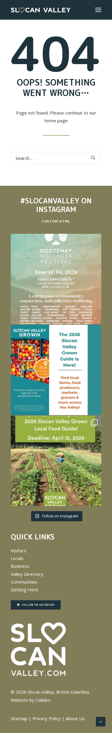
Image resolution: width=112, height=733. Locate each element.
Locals (17, 558)
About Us (75, 718)
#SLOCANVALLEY (49, 201)
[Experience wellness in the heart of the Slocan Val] (56, 279)
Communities (24, 582)
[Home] (38, 649)
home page (56, 120)
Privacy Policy (47, 718)
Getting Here (24, 590)
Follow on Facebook (38, 605)
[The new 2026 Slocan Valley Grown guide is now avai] (56, 370)
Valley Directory (27, 574)
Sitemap (19, 718)
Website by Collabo (30, 700)
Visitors (18, 550)
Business (20, 566)
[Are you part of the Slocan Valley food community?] (56, 461)
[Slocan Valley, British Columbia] (40, 9)
